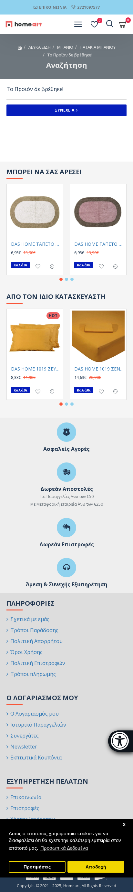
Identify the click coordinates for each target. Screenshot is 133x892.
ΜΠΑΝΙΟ (65, 47)
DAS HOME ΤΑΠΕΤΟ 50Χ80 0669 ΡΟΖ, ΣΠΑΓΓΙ (99, 244)
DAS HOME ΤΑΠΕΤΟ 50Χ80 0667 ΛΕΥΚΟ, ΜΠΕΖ (36, 244)
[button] (61, 279)
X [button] (124, 824)
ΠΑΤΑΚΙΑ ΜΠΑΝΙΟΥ (98, 47)
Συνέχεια (64, 110)
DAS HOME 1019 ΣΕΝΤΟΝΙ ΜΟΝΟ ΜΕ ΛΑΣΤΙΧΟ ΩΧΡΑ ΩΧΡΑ (99, 369)
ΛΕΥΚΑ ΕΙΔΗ (39, 47)
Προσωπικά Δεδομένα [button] (64, 848)
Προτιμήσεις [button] (37, 867)
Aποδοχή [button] (96, 867)
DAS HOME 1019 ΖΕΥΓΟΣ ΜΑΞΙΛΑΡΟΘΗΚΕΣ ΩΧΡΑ (36, 369)
